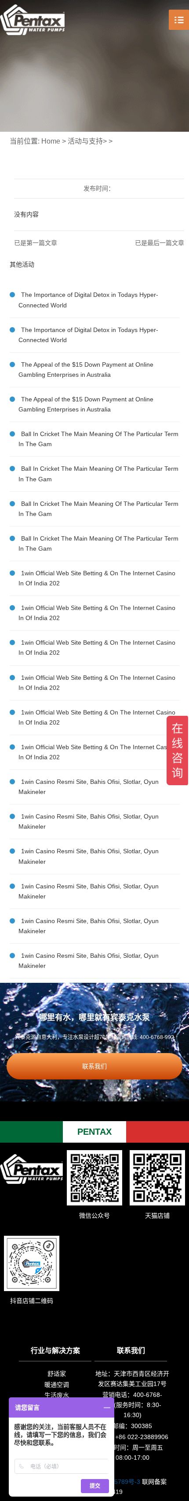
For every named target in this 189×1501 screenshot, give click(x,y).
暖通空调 (56, 1384)
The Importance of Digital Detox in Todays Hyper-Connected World (88, 299)
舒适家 (56, 1373)
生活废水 (56, 1395)
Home (50, 141)
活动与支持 (85, 141)
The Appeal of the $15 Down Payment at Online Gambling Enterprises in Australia (85, 369)
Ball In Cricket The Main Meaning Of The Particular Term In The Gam (98, 438)
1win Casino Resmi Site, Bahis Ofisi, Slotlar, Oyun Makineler (88, 786)
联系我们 (94, 1066)
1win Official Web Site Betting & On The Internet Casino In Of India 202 (96, 578)
